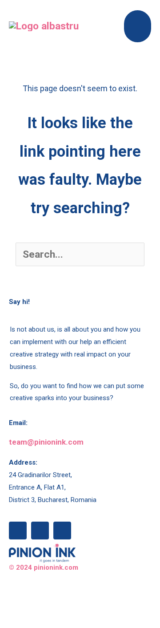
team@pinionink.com (46, 442)
